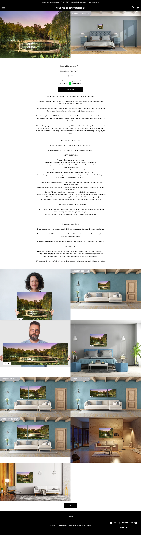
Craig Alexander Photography (70, 8)
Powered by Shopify (84, 525)
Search (70, 516)
